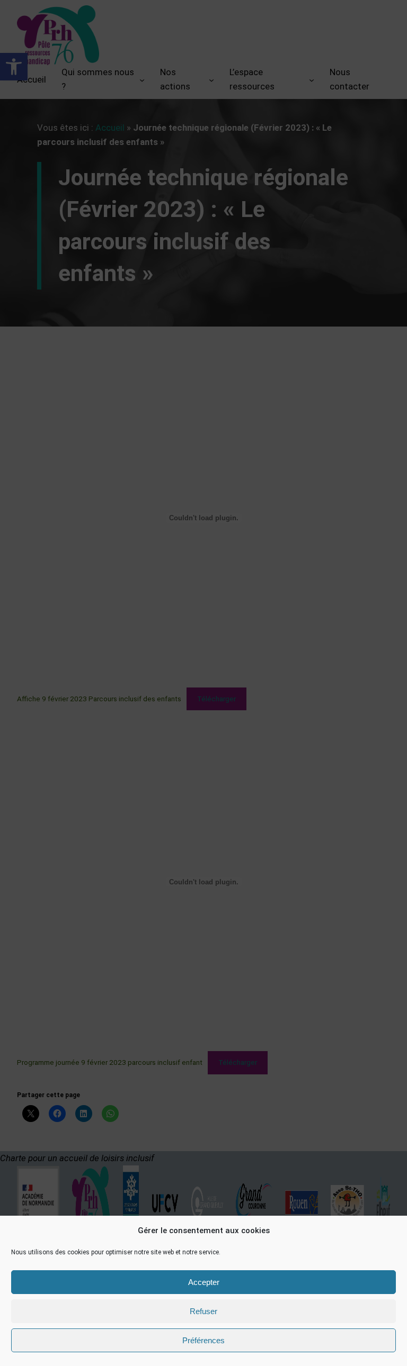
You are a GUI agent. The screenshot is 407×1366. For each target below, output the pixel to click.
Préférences (203, 1340)
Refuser (203, 1311)
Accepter (203, 1282)
